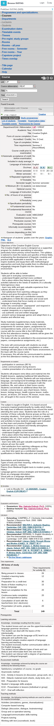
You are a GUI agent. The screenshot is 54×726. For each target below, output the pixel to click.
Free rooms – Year (12, 52)
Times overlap (9, 58)
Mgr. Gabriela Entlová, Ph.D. (31, 506)
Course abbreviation (9, 86)
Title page (7, 65)
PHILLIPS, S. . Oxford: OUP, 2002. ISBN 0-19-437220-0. (28, 531)
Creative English (42, 115)
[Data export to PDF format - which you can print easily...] (43, 78)
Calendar (7, 68)
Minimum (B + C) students (19, 186)
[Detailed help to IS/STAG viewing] (51, 78)
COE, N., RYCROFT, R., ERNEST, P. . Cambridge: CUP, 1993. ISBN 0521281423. (29, 552)
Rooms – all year (11, 45)
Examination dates (12, 29)
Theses (6, 35)
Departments (9, 19)
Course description (10, 118)
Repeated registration (21, 177)
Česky (49, 3)
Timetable (22, 121)
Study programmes (29, 118)
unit (2, 82)
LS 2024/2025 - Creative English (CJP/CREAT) (27, 490)
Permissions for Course (29, 124)
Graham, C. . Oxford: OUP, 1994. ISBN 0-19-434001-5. (28, 547)
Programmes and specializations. (20, 12)
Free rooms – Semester (14, 49)
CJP (34, 127)
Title (3, 91)
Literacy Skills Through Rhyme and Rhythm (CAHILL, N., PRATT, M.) (28, 542)
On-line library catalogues (20, 557)
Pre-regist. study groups (15, 39)
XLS (9, 240)
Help (4, 72)
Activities (6, 486)
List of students (9, 121)
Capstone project (11, 55)
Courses (6, 15)
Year (3, 95)
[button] (4, 3)
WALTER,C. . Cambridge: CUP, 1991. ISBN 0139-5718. (28, 526)
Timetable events (11, 32)
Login (42, 3)
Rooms (6, 42)
